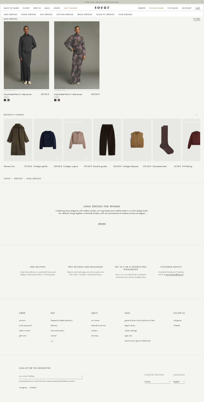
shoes (57, 8)
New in (37, 8)
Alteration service (98, 325)
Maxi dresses (10, 14)
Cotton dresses (65, 14)
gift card (22, 335)
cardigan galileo (41, 166)
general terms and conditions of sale (139, 320)
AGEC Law (128, 335)
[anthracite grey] (5, 100)
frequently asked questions (61, 320)
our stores (95, 320)
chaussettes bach (160, 166)
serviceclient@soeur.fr (174, 274)
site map (94, 335)
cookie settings (131, 330)
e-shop (26, 8)
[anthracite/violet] (8, 100)
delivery (54, 325)
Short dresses (28, 14)
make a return (25, 330)
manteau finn (9, 166)
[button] (26, 7)
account (22, 320)
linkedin (177, 325)
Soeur (7, 179)
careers (94, 330)
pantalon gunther (100, 166)
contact (54, 335)
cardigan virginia (70, 166)
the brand (173, 8)
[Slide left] (189, 114)
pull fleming (187, 166)
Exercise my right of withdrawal (137, 340)
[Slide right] (196, 114)
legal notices (130, 325)
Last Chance (70, 8)
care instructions (57, 330)
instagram (178, 320)
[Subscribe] (82, 376)
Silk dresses (46, 14)
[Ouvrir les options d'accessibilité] (52, 341)
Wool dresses (84, 14)
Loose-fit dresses (105, 14)
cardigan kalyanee (131, 166)
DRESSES (18, 179)
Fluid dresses (125, 14)
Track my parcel (25, 325)
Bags (47, 8)
